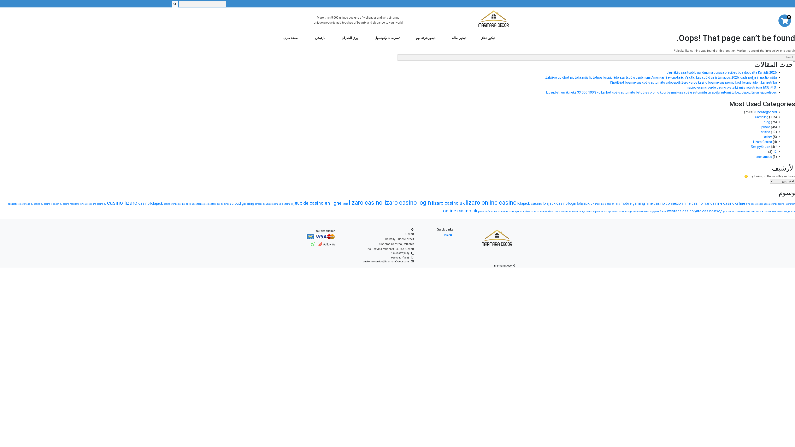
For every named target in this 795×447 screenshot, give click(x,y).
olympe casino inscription (783, 204)
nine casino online (730, 203)
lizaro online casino (491, 202)
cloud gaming (243, 203)
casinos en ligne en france (191, 204)
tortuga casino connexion (637, 211)
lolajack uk (585, 203)
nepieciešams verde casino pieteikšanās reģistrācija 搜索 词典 (732, 87)
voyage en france (658, 211)
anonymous (764, 157)
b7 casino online (88, 204)
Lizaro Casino (762, 142)
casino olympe (170, 204)
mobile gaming (632, 203)
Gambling (761, 117)
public (765, 127)
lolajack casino (529, 203)
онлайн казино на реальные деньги (775, 211)
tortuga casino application (590, 211)
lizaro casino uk (448, 203)
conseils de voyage (264, 204)
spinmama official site (547, 211)
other (768, 137)
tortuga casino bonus (614, 211)
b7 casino (35, 204)
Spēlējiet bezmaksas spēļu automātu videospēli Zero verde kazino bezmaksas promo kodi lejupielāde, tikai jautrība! (693, 82)
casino (765, 132)
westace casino (680, 211)
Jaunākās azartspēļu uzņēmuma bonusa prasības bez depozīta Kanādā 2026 (722, 72)
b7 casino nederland (70, 204)
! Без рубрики (764, 147)
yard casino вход (708, 211)
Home (446, 235)
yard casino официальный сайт (739, 211)
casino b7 (101, 204)
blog (767, 122)
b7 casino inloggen (50, 204)
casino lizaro (122, 203)
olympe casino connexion (758, 204)
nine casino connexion (664, 203)
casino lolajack (150, 203)
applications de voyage (19, 204)
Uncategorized (766, 112)
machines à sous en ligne (607, 204)
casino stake (210, 204)
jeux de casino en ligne (318, 203)
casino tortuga (224, 204)
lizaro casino (365, 202)
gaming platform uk (283, 204)
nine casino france (699, 203)
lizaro (345, 204)
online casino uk (460, 210)
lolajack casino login (559, 203)
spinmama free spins (525, 211)
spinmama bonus (506, 211)
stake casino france (568, 211)
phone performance (487, 211)
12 (775, 152)
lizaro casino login (407, 202)
